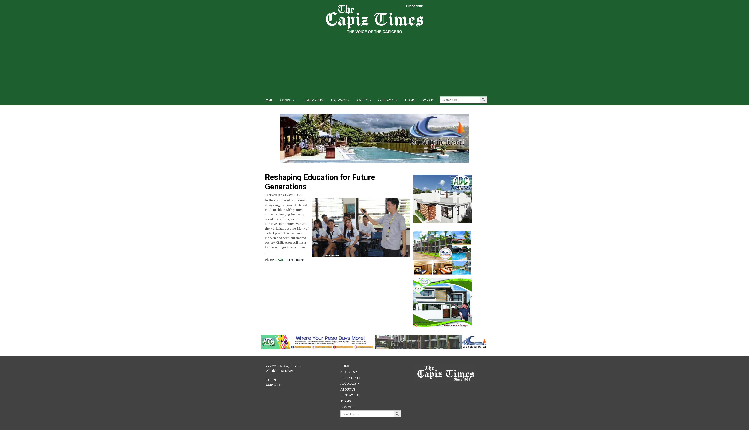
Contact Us (387, 100)
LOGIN (280, 259)
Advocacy (338, 100)
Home (268, 100)
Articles (287, 100)
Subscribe (274, 385)
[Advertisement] (374, 62)
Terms (409, 100)
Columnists (313, 100)
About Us (363, 100)
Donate (428, 100)
